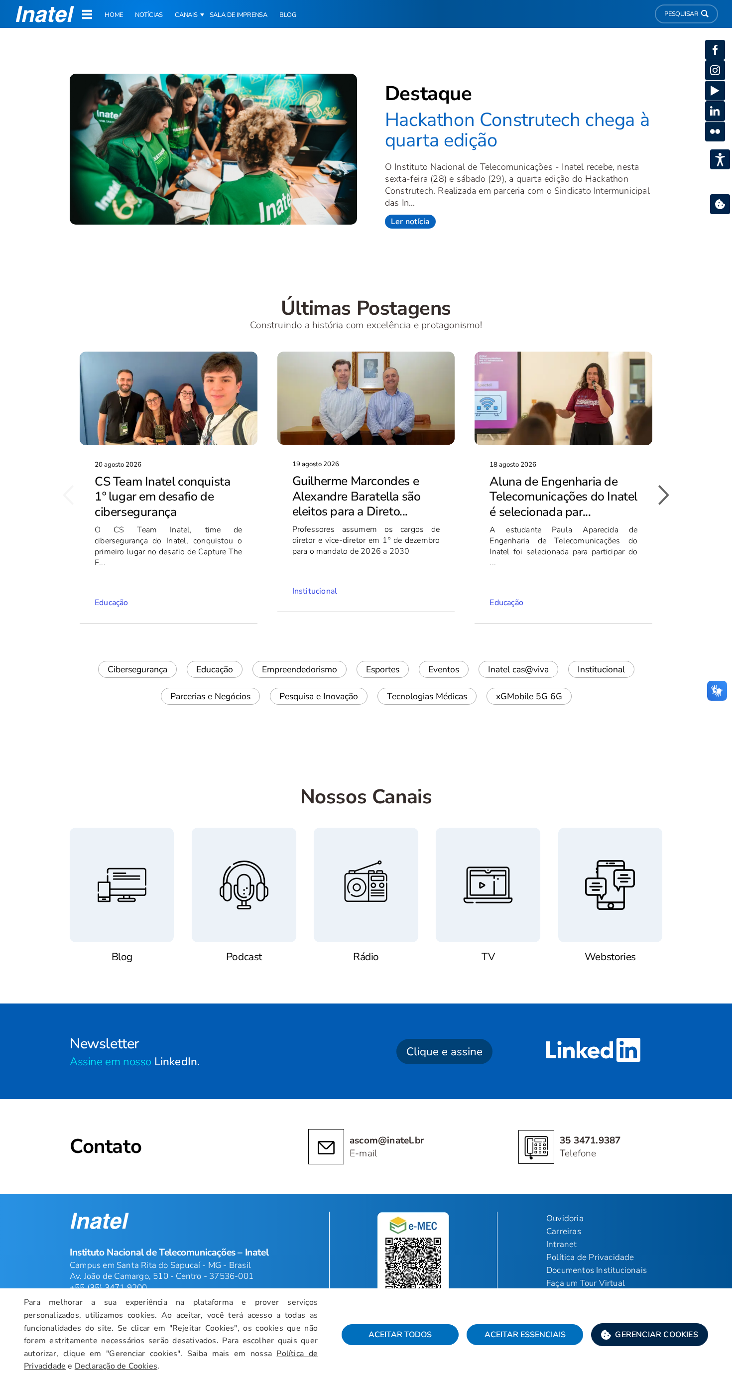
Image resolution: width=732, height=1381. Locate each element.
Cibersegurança (137, 669)
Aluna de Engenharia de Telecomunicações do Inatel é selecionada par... (563, 496)
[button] (649, 1334)
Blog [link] (287, 14)
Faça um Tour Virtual (585, 1283)
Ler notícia (410, 221)
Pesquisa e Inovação (318, 696)
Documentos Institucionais (596, 1270)
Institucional (601, 669)
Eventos (443, 669)
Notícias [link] (149, 14)
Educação (214, 669)
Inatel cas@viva (518, 669)
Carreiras (563, 1231)
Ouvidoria (565, 1218)
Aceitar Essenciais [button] (525, 1334)
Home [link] (114, 14)
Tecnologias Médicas (427, 696)
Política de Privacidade (590, 1257)
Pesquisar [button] (681, 13)
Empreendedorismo (299, 669)
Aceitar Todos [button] (400, 1334)
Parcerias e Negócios (210, 696)
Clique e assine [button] (444, 1051)
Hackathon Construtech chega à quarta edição (517, 130)
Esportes (382, 669)
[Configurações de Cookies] (720, 204)
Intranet (561, 1244)
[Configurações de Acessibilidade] (720, 159)
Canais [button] (186, 14)
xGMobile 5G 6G (529, 696)
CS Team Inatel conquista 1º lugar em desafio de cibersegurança (162, 496)
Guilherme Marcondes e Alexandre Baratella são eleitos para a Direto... (356, 496)
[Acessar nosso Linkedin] (593, 1051)
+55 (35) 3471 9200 (108, 1287)
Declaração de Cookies (116, 1366)
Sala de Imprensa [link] (238, 14)
